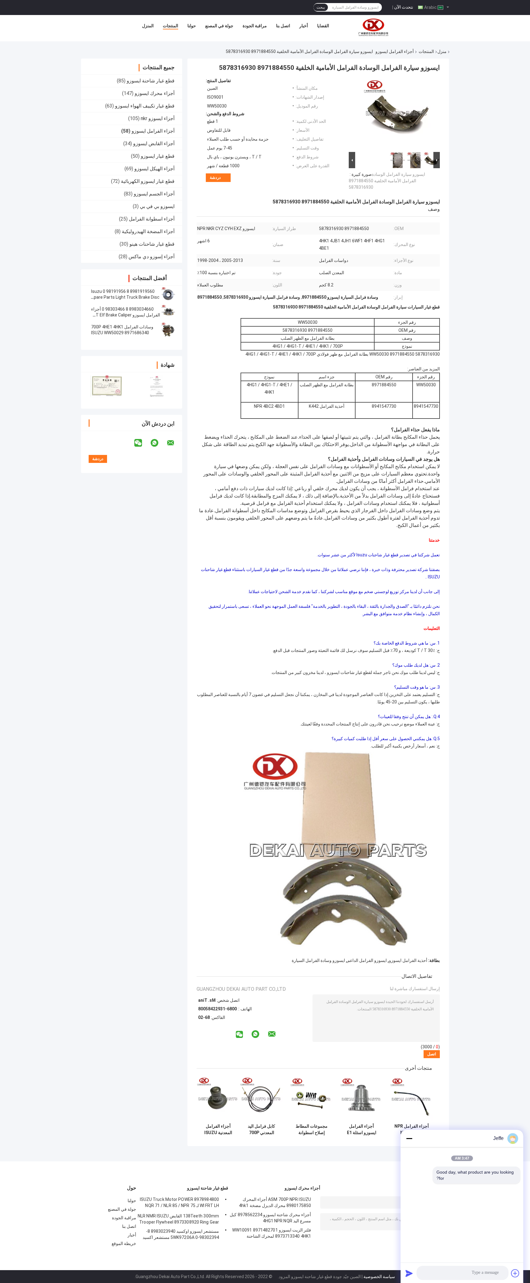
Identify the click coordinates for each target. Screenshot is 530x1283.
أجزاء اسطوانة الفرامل (152, 219)
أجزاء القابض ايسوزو (154, 143)
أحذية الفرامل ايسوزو (408, 960)
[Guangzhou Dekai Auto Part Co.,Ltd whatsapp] (158, 443)
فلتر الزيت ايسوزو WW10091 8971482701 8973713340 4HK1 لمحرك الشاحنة (271, 1233)
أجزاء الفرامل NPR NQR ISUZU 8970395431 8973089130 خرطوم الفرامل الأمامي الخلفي (411, 1129)
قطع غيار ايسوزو (158, 156)
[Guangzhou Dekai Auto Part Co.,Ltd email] (174, 443)
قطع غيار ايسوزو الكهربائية (148, 181)
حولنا (191, 25)
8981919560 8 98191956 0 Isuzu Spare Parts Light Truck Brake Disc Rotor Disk (125, 297)
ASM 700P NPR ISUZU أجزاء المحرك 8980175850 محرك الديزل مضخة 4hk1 (275, 1202)
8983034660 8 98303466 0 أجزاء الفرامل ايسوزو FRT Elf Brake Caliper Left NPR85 (125, 315)
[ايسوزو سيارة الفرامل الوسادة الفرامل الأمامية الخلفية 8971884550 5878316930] (397, 114)
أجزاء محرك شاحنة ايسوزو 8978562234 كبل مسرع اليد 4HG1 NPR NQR (270, 1217)
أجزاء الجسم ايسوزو (154, 194)
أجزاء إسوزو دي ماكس (152, 256)
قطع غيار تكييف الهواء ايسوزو (145, 106)
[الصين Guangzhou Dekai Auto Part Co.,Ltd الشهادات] (106, 386)
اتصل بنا (283, 25)
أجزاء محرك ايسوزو (155, 93)
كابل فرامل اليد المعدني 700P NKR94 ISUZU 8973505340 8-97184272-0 (261, 1129)
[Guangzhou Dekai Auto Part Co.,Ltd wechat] (142, 443)
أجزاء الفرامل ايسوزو (394, 51)
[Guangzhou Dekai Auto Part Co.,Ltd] (373, 27)
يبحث (321, 7)
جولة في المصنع (219, 25)
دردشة (215, 177)
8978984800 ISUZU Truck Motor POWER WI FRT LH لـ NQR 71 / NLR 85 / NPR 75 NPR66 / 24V (179, 1203)
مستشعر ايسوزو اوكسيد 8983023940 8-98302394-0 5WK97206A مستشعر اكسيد (181, 1234)
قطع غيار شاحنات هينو (152, 244)
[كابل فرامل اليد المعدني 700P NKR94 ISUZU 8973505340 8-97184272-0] (261, 1099)
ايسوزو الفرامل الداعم (367, 960)
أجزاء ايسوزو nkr (158, 118)
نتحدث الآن (403, 7)
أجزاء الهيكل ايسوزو (154, 169)
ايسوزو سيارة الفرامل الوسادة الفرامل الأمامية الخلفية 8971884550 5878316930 (387, 181)
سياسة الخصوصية (379, 1276)
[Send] (409, 1273)
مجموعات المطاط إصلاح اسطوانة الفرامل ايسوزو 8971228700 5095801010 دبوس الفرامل (311, 1129)
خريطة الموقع (124, 1243)
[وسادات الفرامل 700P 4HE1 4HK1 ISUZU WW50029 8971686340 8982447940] (168, 330)
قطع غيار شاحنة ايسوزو (151, 81)
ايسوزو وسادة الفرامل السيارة (318, 960)
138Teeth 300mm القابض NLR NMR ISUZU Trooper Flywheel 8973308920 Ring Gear (178, 1218)
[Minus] (409, 1138)
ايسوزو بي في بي (157, 206)
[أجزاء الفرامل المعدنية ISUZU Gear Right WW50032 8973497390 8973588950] (218, 1099)
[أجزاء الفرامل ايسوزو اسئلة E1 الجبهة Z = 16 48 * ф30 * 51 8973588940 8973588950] (361, 1099)
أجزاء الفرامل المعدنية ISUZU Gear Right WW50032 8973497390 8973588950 (218, 1129)
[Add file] (515, 1273)
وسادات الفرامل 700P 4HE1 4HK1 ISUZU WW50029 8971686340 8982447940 (122, 332)
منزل (442, 51)
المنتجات (170, 25)
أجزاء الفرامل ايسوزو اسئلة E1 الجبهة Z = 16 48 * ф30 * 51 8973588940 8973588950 (361, 1129)
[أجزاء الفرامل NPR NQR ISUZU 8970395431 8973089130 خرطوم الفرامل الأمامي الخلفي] (411, 1099)
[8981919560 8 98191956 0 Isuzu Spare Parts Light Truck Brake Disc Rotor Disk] (168, 294)
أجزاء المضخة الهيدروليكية (148, 231)
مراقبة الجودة (255, 25)
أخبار (303, 25)
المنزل (148, 25)
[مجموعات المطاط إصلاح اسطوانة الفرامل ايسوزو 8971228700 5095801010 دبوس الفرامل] (311, 1099)
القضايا (323, 25)
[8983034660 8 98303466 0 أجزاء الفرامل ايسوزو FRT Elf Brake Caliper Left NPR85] (168, 312)
